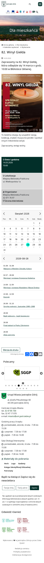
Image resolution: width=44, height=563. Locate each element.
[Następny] (41, 373)
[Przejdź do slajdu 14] (23, 388)
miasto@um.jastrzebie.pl (19, 416)
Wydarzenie (26, 47)
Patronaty (8, 471)
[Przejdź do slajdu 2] (9, 385)
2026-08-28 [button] (22, 258)
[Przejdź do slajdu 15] (26, 388)
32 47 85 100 (10, 410)
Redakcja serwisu (22, 548)
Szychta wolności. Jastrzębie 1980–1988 (19, 306)
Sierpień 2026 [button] (22, 213)
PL (30, 4)
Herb (6, 463)
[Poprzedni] (2, 373)
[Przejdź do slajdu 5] (18, 385)
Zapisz (34, 487)
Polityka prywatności (22, 552)
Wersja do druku (10, 350)
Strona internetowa (14, 200)
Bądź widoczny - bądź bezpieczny (16, 316)
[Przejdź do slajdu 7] (25, 385)
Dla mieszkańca (22, 45)
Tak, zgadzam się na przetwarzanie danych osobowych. (22, 496)
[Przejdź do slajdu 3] (12, 385)
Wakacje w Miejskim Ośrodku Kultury (17, 269)
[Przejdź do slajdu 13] (20, 388)
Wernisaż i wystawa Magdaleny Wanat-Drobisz (21, 288)
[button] (4, 214)
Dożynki (6, 297)
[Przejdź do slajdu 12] (17, 388)
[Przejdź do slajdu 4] (15, 385)
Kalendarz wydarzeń (11, 47)
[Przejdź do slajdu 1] (6, 385)
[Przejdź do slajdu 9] (31, 385)
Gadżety (21, 463)
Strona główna (8, 45)
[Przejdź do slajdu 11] (37, 385)
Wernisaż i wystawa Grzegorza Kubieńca (19, 278)
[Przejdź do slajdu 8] (28, 385)
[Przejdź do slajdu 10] (34, 385)
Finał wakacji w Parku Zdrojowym (16, 325)
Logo (13, 463)
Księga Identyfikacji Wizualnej (17, 467)
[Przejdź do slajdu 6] (22, 385)
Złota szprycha (9, 335)
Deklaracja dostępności (22, 555)
